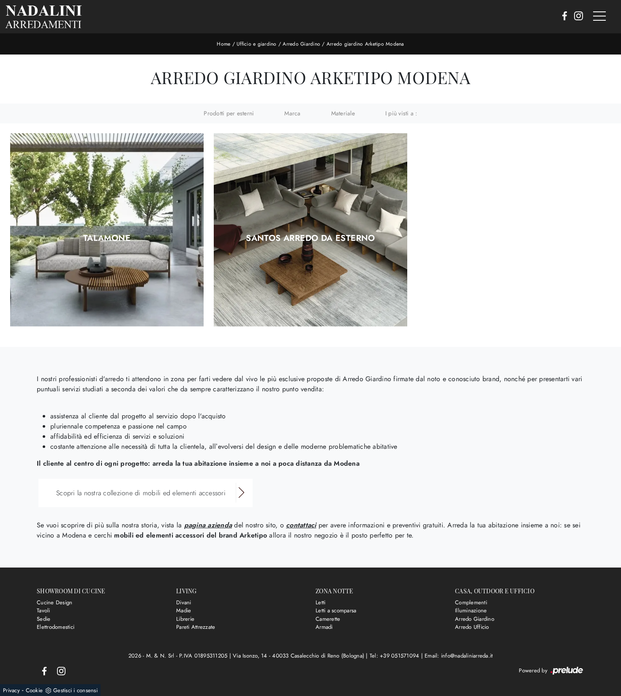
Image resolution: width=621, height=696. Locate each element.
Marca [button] (292, 113)
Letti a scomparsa (336, 610)
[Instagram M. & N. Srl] (576, 16)
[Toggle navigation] (599, 16)
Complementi (471, 602)
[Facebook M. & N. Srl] (562, 16)
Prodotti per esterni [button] (229, 113)
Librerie (185, 619)
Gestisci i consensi (75, 690)
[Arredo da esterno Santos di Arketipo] (310, 230)
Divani (183, 602)
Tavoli (43, 610)
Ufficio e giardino (257, 44)
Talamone (107, 238)
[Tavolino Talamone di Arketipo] (107, 230)
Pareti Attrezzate (195, 627)
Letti (320, 602)
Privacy (11, 690)
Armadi (324, 627)
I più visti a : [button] (401, 113)
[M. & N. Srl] (43, 16)
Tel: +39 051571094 (395, 656)
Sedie (43, 619)
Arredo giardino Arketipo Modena (365, 44)
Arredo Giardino (301, 44)
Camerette (328, 619)
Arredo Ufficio (472, 627)
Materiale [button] (343, 113)
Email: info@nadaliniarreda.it (459, 656)
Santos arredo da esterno (310, 238)
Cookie (34, 690)
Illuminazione (471, 610)
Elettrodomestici (55, 627)
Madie (183, 610)
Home (223, 44)
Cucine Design (54, 602)
